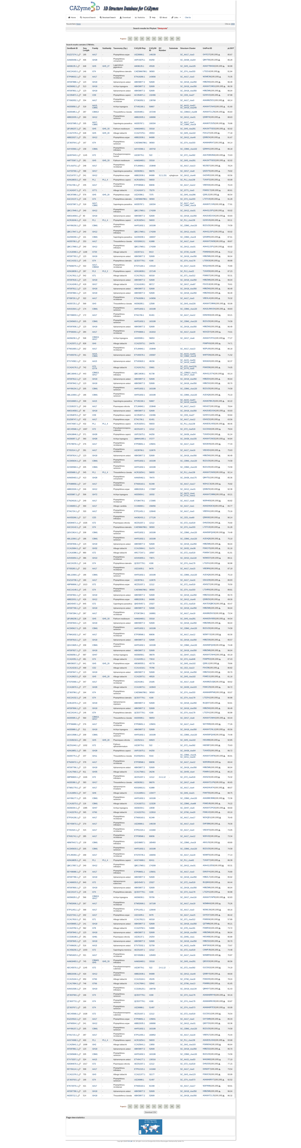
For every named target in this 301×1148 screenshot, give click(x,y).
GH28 (94, 60)
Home (73, 17)
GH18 (94, 82)
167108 (152, 904)
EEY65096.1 (139, 955)
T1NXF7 (206, 860)
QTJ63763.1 (72, 1080)
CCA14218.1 (72, 668)
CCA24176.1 (72, 367)
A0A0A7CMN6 (209, 303)
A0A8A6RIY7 (208, 1080)
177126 (152, 518)
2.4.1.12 (162, 777)
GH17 (94, 171)
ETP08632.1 (72, 77)
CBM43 (95, 960)
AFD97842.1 (72, 383)
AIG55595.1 (139, 338)
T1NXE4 (206, 434)
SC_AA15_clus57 (187, 106)
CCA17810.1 (72, 919)
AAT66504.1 (72, 1023)
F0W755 (206, 793)
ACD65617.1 (72, 628)
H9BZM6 (206, 91)
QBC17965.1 (139, 211)
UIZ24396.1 (139, 195)
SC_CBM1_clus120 (188, 226)
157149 (152, 271)
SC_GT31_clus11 (187, 496)
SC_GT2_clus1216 (188, 366)
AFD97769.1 (72, 608)
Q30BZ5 (206, 489)
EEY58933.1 (72, 315)
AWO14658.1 (72, 411)
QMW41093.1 (140, 439)
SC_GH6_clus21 (187, 793)
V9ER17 (206, 1035)
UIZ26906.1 (139, 55)
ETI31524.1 (72, 830)
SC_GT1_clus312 (187, 276)
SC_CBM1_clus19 (188, 124)
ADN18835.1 (72, 860)
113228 (152, 804)
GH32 (94, 548)
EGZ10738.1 (72, 580)
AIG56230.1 (72, 338)
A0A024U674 (208, 788)
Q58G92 (206, 517)
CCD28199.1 (72, 937)
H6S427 (206, 406)
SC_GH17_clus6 (187, 338)
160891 (152, 613)
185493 (152, 843)
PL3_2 (105, 271)
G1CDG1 (207, 1014)
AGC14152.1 (72, 261)
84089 (151, 137)
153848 (152, 166)
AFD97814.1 (72, 456)
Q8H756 (206, 60)
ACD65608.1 (72, 1054)
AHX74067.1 (72, 424)
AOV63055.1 (139, 558)
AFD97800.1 (72, 888)
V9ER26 (206, 185)
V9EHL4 (206, 298)
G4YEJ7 (206, 55)
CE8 (94, 95)
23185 (151, 682)
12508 (151, 304)
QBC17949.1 (72, 211)
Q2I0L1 (206, 663)
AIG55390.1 (72, 782)
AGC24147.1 (72, 892)
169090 (152, 117)
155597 (152, 355)
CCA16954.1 (72, 793)
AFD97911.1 (72, 289)
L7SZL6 (206, 71)
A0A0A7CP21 (209, 338)
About (164, 17)
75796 (151, 668)
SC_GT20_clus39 (187, 252)
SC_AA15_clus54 (187, 354)
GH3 (94, 304)
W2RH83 (207, 501)
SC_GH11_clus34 (187, 757)
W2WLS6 (207, 910)
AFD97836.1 (72, 544)
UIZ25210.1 (139, 740)
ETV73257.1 (72, 1059)
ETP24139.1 (72, 818)
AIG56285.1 (139, 304)
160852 (152, 1035)
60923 (151, 740)
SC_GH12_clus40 (188, 137)
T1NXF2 (206, 180)
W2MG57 (207, 558)
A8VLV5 (206, 842)
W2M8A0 (207, 903)
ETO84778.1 (139, 501)
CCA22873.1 (139, 677)
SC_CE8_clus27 (187, 95)
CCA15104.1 (72, 979)
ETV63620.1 (139, 361)
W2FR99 (206, 1086)
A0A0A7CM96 (209, 494)
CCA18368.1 (72, 252)
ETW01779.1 (72, 788)
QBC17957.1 (72, 866)
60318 (151, 276)
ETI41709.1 (72, 185)
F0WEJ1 (206, 676)
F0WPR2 (207, 659)
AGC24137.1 (72, 199)
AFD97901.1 (72, 595)
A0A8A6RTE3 (209, 1007)
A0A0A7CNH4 (209, 655)
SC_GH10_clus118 (188, 558)
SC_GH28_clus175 (188, 478)
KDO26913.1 (139, 241)
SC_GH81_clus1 (187, 937)
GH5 (94, 66)
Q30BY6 (206, 117)
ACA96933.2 (72, 882)
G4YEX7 (206, 915)
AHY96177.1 (72, 798)
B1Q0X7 (206, 703)
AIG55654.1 (139, 494)
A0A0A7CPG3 (209, 808)
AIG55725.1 (72, 304)
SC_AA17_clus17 (187, 484)
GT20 (94, 252)
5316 (151, 756)
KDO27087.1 (72, 204)
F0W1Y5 (206, 548)
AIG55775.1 (72, 756)
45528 (151, 66)
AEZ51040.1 (72, 745)
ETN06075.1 (72, 266)
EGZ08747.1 (72, 419)
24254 (151, 937)
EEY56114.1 (72, 1069)
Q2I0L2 (206, 195)
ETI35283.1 (72, 569)
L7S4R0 (206, 590)
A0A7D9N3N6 (209, 155)
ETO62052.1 (72, 100)
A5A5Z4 (206, 777)
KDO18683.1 (72, 401)
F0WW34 (207, 1044)
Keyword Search (89, 17)
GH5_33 (105, 129)
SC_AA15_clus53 (187, 1059)
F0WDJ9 (206, 803)
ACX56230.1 (72, 950)
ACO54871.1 (72, 95)
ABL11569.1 (72, 395)
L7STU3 (206, 199)
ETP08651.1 (139, 444)
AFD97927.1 (72, 650)
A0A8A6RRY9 (209, 995)
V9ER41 (206, 511)
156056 (152, 506)
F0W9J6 (206, 919)
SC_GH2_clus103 (188, 1045)
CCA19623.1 (72, 677)
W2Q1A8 (206, 266)
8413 (151, 252)
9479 (151, 569)
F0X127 (206, 133)
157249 (152, 112)
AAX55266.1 (72, 518)
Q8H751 (206, 478)
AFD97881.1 (72, 1049)
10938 (151, 808)
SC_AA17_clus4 (187, 241)
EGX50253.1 (139, 756)
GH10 (94, 558)
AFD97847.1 (72, 672)
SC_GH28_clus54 (188, 60)
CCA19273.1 (72, 804)
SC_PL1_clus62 (187, 860)
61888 (151, 241)
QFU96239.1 (72, 619)
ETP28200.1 (72, 332)
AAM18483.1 (139, 129)
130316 (152, 1059)
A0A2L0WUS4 (209, 309)
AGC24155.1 (72, 563)
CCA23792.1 (72, 928)
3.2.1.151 (163, 175)
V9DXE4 (206, 450)
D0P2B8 (206, 824)
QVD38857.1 (139, 843)
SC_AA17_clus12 (187, 185)
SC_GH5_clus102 (188, 133)
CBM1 (95, 108)
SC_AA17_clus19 (187, 332)
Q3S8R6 (206, 237)
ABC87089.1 (72, 195)
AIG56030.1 (139, 897)
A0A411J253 (208, 865)
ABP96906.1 (72, 584)
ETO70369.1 (72, 682)
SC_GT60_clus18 (187, 979)
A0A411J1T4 (208, 374)
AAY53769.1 (72, 171)
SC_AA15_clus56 (187, 946)
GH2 (94, 1045)
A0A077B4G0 (208, 66)
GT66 (94, 984)
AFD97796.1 (72, 767)
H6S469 (206, 937)
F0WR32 (206, 928)
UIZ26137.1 (139, 937)
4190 (151, 261)
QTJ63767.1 (72, 1008)
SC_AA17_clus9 (187, 682)
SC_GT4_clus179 (187, 261)
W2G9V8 (206, 444)
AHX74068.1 (72, 1040)
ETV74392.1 (72, 361)
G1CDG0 (207, 429)
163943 (152, 687)
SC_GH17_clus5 (187, 375)
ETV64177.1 (139, 1059)
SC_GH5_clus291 (188, 129)
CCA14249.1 (72, 284)
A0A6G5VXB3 (209, 619)
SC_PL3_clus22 (187, 271)
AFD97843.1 (72, 623)
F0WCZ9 (206, 687)
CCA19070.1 (72, 687)
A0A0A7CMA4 (209, 718)
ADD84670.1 (72, 1064)
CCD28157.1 (72, 406)
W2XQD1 (207, 817)
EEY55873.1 (72, 824)
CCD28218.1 (72, 740)
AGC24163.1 (72, 71)
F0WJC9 (206, 1074)
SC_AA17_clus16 (187, 266)
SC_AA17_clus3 (187, 55)
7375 (151, 195)
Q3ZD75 (206, 171)
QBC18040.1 (72, 374)
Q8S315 (206, 961)
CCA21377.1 (139, 1074)
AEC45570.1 (72, 968)
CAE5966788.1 (140, 71)
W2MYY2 (207, 634)
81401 (151, 315)
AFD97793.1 (72, 256)
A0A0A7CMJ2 (209, 439)
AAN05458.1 (72, 60)
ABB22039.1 (139, 137)
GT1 (94, 276)
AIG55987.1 (72, 494)
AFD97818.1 (72, 280)
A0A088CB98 (208, 798)
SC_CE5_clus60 (187, 518)
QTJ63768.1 (72, 995)
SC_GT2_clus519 (187, 429)
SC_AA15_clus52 (187, 360)
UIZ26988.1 (139, 1008)
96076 (151, 171)
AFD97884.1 (72, 293)
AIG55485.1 (72, 112)
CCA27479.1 (72, 133)
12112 (151, 429)
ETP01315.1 (139, 830)
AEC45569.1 (72, 1014)
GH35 (94, 772)
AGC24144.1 (72, 713)
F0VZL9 (206, 284)
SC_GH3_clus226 (188, 304)
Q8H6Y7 (206, 989)
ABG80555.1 (139, 664)
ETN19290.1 (139, 77)
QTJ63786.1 (72, 692)
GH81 (94, 937)
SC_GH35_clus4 (187, 772)
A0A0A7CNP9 (209, 897)
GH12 (94, 117)
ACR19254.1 (139, 180)
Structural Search (109, 17)
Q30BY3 (206, 974)
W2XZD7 (207, 332)
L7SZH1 (206, 563)
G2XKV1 (206, 415)
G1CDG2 (207, 968)
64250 (151, 60)
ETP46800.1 (139, 332)
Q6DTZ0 (206, 1023)
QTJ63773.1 (72, 1001)
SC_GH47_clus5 (187, 808)
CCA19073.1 (139, 687)
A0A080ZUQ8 (209, 682)
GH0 (94, 343)
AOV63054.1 (72, 558)
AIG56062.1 (72, 86)
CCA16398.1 (72, 553)
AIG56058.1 (72, 655)
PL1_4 (105, 180)
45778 (151, 664)
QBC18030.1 (139, 374)
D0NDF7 (206, 1069)
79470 (151, 478)
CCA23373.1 (139, 343)
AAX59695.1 (72, 924)
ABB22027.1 (72, 137)
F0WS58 (206, 367)
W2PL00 (206, 349)
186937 (152, 237)
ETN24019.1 (72, 501)
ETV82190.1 (139, 107)
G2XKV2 (206, 95)
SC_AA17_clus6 (187, 501)
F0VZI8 (206, 668)
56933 (151, 180)
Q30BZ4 (206, 137)
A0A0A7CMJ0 (209, 472)
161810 (152, 332)
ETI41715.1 (72, 1035)
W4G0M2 (207, 1059)
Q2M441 (206, 149)
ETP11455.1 (139, 1035)
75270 (151, 190)
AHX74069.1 (139, 860)
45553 (151, 133)
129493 (152, 955)
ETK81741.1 (72, 836)
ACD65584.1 (72, 467)
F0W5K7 (206, 553)
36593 (151, 71)
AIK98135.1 (72, 66)
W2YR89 (206, 724)
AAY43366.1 (72, 149)
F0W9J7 (206, 276)
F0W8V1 (206, 772)
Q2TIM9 (206, 924)
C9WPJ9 (206, 950)
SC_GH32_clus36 (188, 548)
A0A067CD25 (209, 123)
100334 (152, 123)
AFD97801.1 (72, 91)
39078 (151, 655)
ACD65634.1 (72, 461)
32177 (151, 1074)
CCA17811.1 (72, 276)
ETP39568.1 (139, 185)
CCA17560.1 (72, 772)
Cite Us (188, 17)
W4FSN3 (207, 945)
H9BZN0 (206, 82)
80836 (151, 185)
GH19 (94, 989)
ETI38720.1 (72, 298)
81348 (151, 484)
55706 (151, 897)
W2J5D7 (206, 166)
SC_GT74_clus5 (187, 369)
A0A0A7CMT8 (209, 756)
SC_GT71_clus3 (187, 190)
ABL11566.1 (72, 539)
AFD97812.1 (72, 379)
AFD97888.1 (72, 82)
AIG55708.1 (72, 241)
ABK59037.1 (72, 664)
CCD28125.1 (139, 989)
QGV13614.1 (72, 532)
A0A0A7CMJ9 (209, 241)
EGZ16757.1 (72, 175)
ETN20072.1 (72, 762)
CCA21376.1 (72, 1074)
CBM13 (95, 112)
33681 (151, 367)
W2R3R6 (207, 762)
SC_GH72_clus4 (187, 493)
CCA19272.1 (139, 804)
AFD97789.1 (72, 877)
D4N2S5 (206, 1064)
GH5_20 (105, 133)
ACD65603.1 (72, 321)
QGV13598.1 (72, 735)
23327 (151, 604)
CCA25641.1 (72, 1045)
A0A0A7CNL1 (209, 729)
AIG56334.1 (72, 808)
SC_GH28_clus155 (188, 439)
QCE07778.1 (139, 261)
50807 (151, 107)
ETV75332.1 (139, 946)
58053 (151, 338)
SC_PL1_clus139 (187, 180)
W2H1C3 (207, 484)
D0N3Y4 (206, 872)
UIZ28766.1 (139, 450)
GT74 (94, 369)
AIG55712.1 (72, 1096)
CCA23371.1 (72, 343)
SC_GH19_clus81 (188, 362)
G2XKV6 (206, 220)
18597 (151, 553)
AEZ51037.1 (139, 429)
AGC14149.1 (72, 590)
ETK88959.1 (72, 484)
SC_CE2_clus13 (187, 668)
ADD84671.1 (72, 523)
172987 (152, 489)
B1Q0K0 (206, 882)
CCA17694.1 (72, 984)
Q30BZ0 (206, 599)
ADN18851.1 (72, 751)
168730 (152, 989)
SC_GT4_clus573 (187, 1008)
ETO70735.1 (139, 855)
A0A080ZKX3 (208, 613)
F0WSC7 (207, 190)
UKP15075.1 (139, 60)
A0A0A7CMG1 (209, 86)
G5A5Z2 (206, 419)
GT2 (94, 155)
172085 (152, 501)
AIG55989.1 (72, 729)
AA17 (94, 55)
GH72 (94, 494)
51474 (151, 548)
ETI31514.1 (72, 450)
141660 (152, 830)
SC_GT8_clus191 (187, 928)
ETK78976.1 (72, 444)
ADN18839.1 (72, 271)
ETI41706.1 (139, 315)
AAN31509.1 (72, 989)
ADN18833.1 (72, 180)
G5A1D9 (206, 580)
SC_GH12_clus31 (188, 117)
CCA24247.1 (72, 190)
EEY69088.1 (72, 872)
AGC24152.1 (72, 698)
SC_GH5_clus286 (188, 195)
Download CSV (150, 1112)
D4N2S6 (206, 523)
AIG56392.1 (139, 171)
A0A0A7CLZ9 (209, 112)
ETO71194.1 (139, 266)
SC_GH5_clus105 (188, 66)
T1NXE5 (206, 751)
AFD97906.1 (72, 708)
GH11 (94, 756)
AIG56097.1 (72, 439)
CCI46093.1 (72, 506)
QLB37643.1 (72, 155)
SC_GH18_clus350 (188, 82)
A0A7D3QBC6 (209, 604)
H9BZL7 (206, 877)
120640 (152, 511)
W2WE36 (207, 77)
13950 (151, 1045)
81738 (151, 374)
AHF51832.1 (139, 226)
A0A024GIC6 (208, 506)
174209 (152, 211)
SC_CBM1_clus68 (188, 804)
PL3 (94, 271)
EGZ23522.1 (72, 1019)
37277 (151, 439)
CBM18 (95, 267)
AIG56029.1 (72, 897)
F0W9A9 (206, 252)
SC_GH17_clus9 (187, 171)
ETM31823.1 (72, 955)
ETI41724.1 (72, 511)
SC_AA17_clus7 (187, 122)
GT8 (94, 928)
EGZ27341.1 (72, 915)
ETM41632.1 (72, 635)
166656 (152, 855)
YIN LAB (130, 1141)
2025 (233, 24)
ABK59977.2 (139, 82)
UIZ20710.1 (139, 252)
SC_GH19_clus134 (188, 989)
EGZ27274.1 (72, 55)
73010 (151, 659)
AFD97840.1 (72, 932)
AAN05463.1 (72, 478)
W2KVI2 (206, 836)
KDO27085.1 (72, 123)
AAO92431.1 (139, 518)
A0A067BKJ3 (208, 401)
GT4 (94, 71)
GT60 (94, 812)
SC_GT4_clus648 (187, 659)
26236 (151, 772)
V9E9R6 (206, 568)
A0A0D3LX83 (208, 424)
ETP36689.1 (72, 724)
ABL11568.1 (72, 575)
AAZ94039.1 (72, 237)
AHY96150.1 (72, 226)
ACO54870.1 (72, 415)
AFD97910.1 (72, 640)
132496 (152, 95)
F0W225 (206, 979)
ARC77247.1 (139, 553)
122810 (152, 812)
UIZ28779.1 (139, 155)
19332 (151, 494)
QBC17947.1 (72, 232)
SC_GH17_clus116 (188, 897)
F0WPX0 (206, 343)
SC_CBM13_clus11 (188, 373)
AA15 (94, 106)
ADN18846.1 (72, 434)
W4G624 (206, 361)
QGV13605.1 (72, 645)
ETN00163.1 (139, 484)
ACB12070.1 (72, 703)
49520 (151, 677)
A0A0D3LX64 (208, 1040)
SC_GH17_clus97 (188, 284)
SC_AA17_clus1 (187, 506)
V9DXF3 (206, 830)
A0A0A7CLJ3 (208, 1095)
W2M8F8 (206, 955)
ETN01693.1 (72, 349)
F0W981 (206, 983)
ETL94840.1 (139, 166)
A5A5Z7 (206, 584)
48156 (151, 361)
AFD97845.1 (72, 941)
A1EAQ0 (206, 395)
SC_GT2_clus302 (187, 155)
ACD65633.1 (72, 849)
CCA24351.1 (72, 659)
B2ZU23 (206, 225)
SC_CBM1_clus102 (188, 149)
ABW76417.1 (72, 843)
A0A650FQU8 (209, 532)
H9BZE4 (206, 379)
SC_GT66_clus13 (187, 984)
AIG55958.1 (72, 107)
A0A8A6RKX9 (209, 1001)
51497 (151, 1008)
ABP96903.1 (72, 777)
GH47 (94, 655)
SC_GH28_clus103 (188, 687)
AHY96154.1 (72, 389)
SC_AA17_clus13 (187, 166)
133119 (152, 266)
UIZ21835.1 (139, 569)
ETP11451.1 (139, 511)
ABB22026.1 (72, 489)
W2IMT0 (206, 855)
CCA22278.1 (72, 812)
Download (126, 17)
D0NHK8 (206, 315)
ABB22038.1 (72, 974)
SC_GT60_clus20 (187, 812)
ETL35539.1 (72, 855)
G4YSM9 (206, 1019)
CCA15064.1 (72, 548)
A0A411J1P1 (208, 210)
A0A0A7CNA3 (209, 106)
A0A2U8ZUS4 (209, 216)
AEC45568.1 (72, 429)
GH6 (94, 793)
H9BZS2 (206, 383)
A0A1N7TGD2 (209, 129)
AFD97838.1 (72, 327)
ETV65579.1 (72, 355)
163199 (152, 226)
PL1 (94, 180)
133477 (152, 793)
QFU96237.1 (72, 129)
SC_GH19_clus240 (188, 108)
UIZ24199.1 (139, 682)
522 (150, 155)
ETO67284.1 (72, 613)
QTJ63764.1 (72, 143)
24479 (151, 343)
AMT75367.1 (72, 160)
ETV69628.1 (72, 946)
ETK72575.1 (72, 1086)
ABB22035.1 (72, 117)
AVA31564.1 (72, 309)
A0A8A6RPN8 (209, 692)
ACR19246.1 (72, 220)
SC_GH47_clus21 (188, 655)
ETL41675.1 (72, 166)
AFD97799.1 (72, 1091)
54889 (151, 928)
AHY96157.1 (72, 1029)
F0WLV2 (206, 812)
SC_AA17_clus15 (187, 569)
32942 (151, 984)
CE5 (94, 518)
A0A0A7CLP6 (209, 782)
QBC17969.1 (72, 247)
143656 (152, 77)
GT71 (94, 190)
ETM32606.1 (72, 904)
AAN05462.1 (139, 478)
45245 (151, 979)
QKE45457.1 (72, 604)
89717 (151, 284)
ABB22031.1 (72, 599)
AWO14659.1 (72, 216)
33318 (151, 129)
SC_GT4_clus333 (187, 71)
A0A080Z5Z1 (208, 100)
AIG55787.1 (139, 123)
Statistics (141, 17)
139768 (152, 100)
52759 (151, 946)
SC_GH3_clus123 (188, 1074)
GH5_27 (105, 66)
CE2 (94, 668)
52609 (151, 82)
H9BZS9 (206, 640)
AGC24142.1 (72, 527)
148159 (152, 55)
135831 (152, 444)
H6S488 (206, 740)
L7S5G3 (206, 261)
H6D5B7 (206, 745)
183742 (152, 149)
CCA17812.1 (139, 276)
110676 (152, 450)
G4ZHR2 (206, 175)
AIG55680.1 (72, 472)
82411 (151, 860)
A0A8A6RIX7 (208, 143)
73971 (151, 558)
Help (153, 17)
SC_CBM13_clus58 (188, 112)
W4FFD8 (206, 355)
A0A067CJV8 (208, 204)
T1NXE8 (206, 271)
